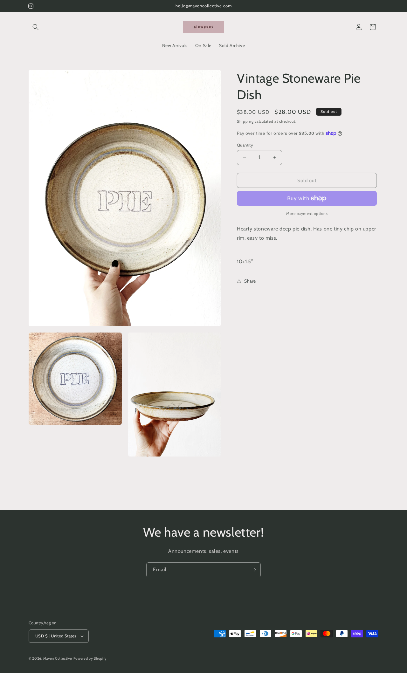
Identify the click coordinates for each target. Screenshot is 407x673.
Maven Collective (57, 658)
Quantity (245, 144)
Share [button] (250, 281)
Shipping (245, 121)
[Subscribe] (253, 569)
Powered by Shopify (90, 658)
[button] (36, 27)
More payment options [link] (307, 213)
